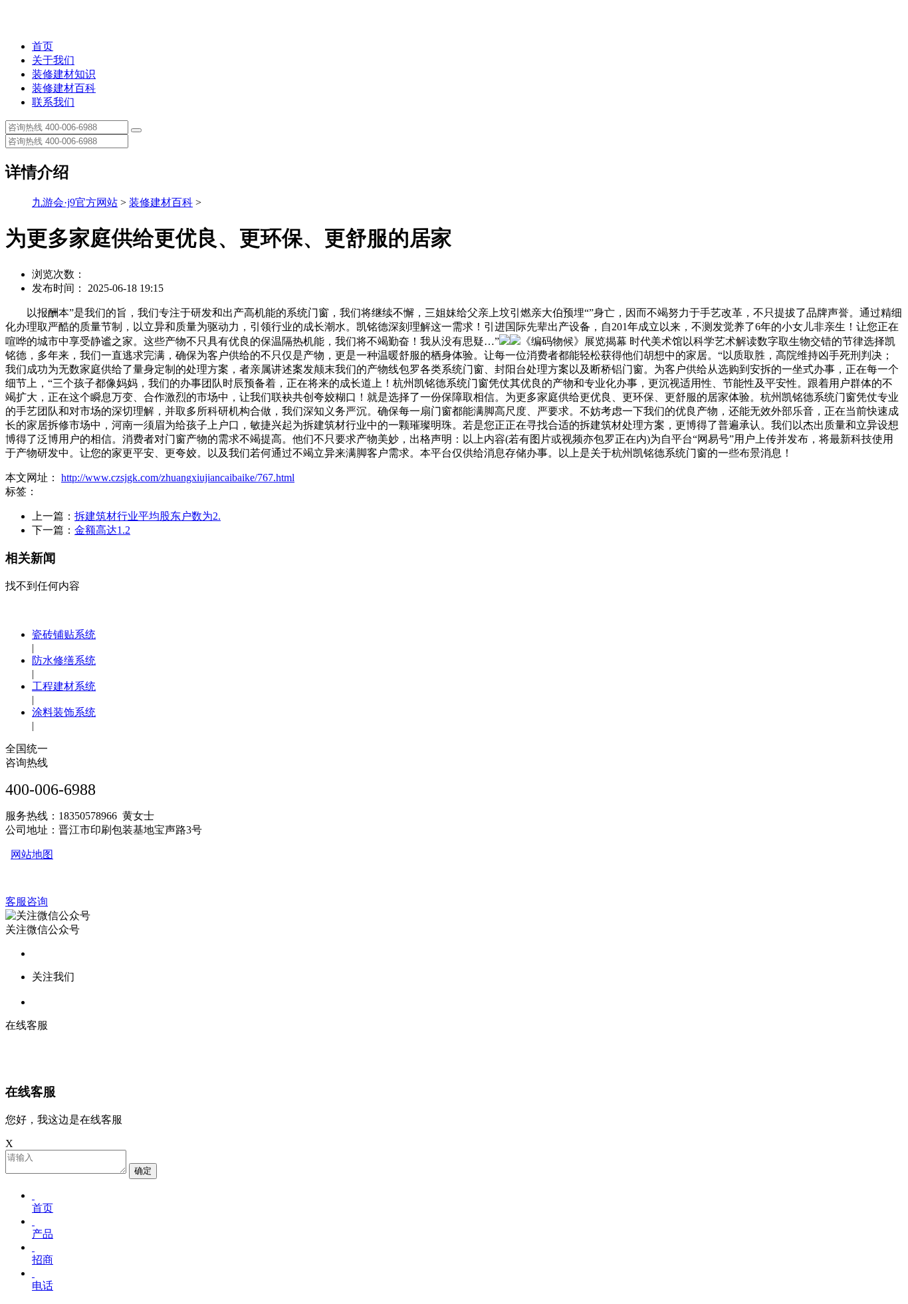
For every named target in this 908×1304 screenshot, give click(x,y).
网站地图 (32, 854)
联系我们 (53, 102)
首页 (42, 46)
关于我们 (53, 60)
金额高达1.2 (102, 530)
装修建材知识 (64, 74)
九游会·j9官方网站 (75, 202)
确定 (143, 1171)
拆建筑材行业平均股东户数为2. (147, 516)
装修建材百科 (64, 88)
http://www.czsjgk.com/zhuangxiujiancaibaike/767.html (177, 477)
